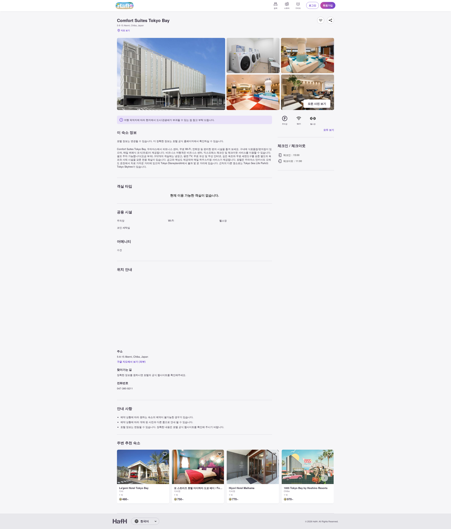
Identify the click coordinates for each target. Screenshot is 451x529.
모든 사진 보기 (317, 104)
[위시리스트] (321, 20)
